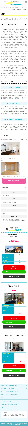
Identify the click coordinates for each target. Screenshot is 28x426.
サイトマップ (4, 407)
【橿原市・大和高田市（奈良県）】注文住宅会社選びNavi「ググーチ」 (14, 1)
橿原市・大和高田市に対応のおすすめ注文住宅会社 (14, 181)
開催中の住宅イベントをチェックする (14, 271)
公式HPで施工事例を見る (14, 267)
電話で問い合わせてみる (14, 276)
